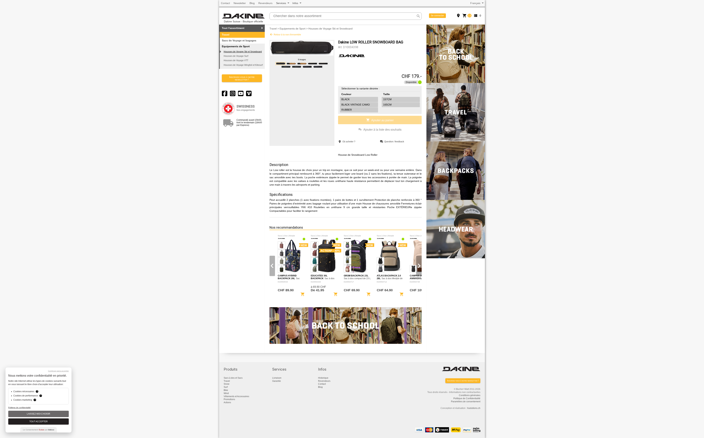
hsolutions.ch (473, 408)
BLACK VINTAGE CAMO (355, 104)
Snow (226, 384)
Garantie (276, 381)
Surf (226, 387)
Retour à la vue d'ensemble (285, 34)
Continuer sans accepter (58, 371)
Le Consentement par (38, 430)
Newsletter (240, 3)
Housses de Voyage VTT (236, 60)
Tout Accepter (38, 421)
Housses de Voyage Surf (236, 56)
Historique (323, 378)
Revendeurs (265, 3)
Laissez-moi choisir (38, 414)
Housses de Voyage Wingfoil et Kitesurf (243, 65)
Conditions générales (469, 395)
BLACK (345, 99)
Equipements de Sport (292, 28)
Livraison (276, 378)
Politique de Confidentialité (466, 398)
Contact (225, 3)
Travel (225, 34)
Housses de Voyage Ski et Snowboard (243, 51)
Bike (226, 390)
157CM (387, 99)
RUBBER (346, 109)
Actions (227, 402)
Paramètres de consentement (465, 401)
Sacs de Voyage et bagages (239, 40)
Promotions (229, 399)
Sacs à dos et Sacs (233, 378)
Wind (226, 393)
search (418, 16)
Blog (252, 3)
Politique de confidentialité (19, 407)
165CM (387, 104)
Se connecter (437, 15)
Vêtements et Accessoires (236, 396)
